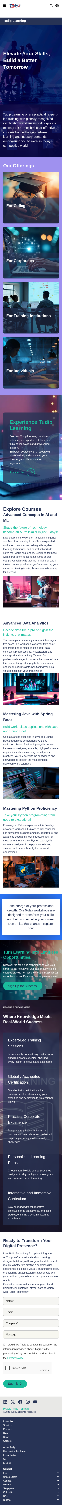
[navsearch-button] (51, 5)
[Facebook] (20, 1402)
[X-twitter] (13, 1402)
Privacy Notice (15, 1358)
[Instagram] (28, 1402)
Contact (7, 1469)
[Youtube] (35, 1402)
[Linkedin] (5, 1402)
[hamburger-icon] (4, 5)
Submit (13, 1383)
